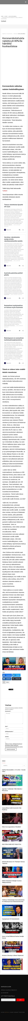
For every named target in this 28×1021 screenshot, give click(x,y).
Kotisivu (7, 736)
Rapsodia (7, 1012)
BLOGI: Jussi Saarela (21, 33)
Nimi (6, 726)
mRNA (5, 191)
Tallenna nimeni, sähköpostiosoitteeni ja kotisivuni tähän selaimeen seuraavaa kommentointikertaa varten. (14, 745)
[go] (24, 765)
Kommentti (8, 711)
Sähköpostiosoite (9, 731)
